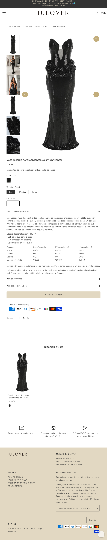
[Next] (96, 94)
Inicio (9, 26)
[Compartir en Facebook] (19, 318)
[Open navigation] (4, 13)
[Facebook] (8, 524)
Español (92, 520)
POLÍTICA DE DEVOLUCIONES (21, 483)
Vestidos (17, 26)
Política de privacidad (78, 499)
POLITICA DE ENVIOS (17, 480)
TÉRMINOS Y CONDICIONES (69, 464)
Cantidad (11, 198)
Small (11, 192)
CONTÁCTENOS (15, 486)
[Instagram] (15, 524)
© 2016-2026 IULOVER (18, 528)
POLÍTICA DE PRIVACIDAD (68, 461)
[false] (21, 428)
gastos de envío (17, 170)
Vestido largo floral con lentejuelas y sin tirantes (18, 396)
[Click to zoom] (96, 39)
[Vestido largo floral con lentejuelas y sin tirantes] (22, 372)
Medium (22, 192)
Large (34, 192)
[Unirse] (96, 508)
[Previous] (25, 94)
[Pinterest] (11, 524)
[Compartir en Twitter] (24, 318)
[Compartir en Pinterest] (28, 318)
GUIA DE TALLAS (15, 477)
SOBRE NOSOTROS (65, 458)
